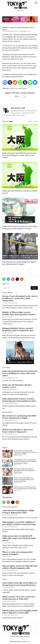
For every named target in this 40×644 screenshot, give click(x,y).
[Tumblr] (25, 82)
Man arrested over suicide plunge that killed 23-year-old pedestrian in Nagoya (19, 417)
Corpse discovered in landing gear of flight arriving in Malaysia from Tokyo (18, 511)
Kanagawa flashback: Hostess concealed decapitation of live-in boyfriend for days (17, 329)
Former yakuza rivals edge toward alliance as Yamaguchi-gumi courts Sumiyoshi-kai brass (24, 479)
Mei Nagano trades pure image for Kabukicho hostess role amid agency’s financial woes (25, 470)
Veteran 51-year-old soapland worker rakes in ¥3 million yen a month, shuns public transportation (20, 298)
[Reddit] (15, 82)
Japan (12, 88)
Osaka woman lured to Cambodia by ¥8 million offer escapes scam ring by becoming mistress (18, 538)
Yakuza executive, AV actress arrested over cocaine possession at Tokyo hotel (25, 487)
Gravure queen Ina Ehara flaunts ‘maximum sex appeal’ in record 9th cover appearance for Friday (26, 452)
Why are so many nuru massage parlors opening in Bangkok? (17, 553)
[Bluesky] (35, 82)
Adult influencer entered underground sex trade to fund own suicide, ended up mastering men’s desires (25, 461)
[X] (10, 82)
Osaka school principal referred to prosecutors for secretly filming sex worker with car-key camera (20, 373)
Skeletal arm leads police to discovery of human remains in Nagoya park (17, 430)
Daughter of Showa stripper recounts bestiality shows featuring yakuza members (18, 313)
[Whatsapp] (20, 82)
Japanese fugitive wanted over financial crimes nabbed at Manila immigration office (20, 567)
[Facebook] (5, 82)
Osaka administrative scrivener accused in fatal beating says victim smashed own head (18, 400)
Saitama (24, 88)
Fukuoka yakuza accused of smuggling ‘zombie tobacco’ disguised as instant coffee (19, 611)
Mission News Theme (15, 641)
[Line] (30, 82)
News (16, 88)
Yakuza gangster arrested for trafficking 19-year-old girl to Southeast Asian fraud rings (19, 523)
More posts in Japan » (33, 121)
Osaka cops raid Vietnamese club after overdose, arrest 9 (17, 386)
